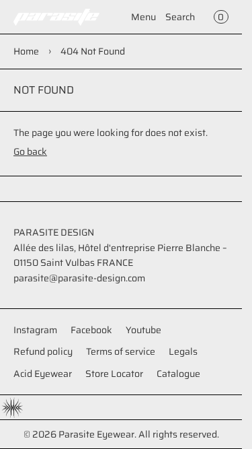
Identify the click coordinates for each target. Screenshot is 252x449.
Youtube (143, 329)
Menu (143, 16)
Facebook (91, 329)
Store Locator (114, 373)
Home (26, 51)
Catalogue (178, 373)
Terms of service (120, 351)
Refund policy (43, 351)
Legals (183, 351)
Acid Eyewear (42, 373)
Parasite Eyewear (96, 434)
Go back (30, 151)
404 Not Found (92, 51)
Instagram (35, 329)
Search (180, 16)
